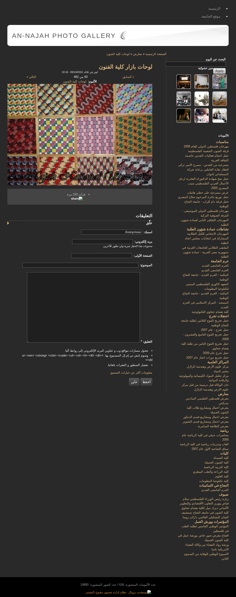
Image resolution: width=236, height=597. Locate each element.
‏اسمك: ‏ (147, 232)
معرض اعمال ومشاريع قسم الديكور (206, 417)
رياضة (224, 431)
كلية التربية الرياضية (216, 467)
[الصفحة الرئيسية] (124, 38)
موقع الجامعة (210, 16)
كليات (224, 453)
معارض (137, 54)
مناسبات (222, 142)
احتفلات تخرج (219, 316)
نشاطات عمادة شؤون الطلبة (208, 229)
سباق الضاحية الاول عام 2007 (210, 449)
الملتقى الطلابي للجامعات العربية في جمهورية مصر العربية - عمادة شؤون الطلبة (205, 252)
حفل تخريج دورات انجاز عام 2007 (207, 357)
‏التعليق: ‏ (146, 341)
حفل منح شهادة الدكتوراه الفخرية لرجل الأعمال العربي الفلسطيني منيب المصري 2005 (204, 183)
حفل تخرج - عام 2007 (215, 330)
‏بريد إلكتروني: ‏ (143, 241)
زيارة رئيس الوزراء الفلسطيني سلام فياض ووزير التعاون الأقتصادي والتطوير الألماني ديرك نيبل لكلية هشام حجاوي (204, 503)
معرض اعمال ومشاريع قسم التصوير (206, 421)
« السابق (128, 77)
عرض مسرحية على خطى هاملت (208, 192)
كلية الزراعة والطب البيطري (211, 471)
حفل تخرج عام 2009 (216, 353)
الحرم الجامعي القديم (215, 270)
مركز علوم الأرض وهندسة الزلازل (208, 366)
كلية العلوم (222, 476)
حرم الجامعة (220, 261)
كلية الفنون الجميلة (217, 462)
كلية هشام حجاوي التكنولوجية (210, 312)
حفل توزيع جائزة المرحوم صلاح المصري (203, 197)
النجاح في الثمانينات (214, 485)
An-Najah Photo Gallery (64, 35)
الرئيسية (214, 8)
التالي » (31, 77)
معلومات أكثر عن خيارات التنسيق (131, 372)
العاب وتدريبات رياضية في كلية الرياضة (204, 444)
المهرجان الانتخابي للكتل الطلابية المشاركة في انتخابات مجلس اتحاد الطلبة (207, 238)
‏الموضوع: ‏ (145, 265)
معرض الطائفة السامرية (213, 426)
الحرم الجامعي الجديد (215, 265)
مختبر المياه (221, 371)
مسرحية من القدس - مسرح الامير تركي (203, 165)
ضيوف (224, 494)
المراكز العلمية (218, 362)
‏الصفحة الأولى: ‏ (142, 255)
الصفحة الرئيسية (155, 54)
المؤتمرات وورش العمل (212, 522)
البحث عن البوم (216, 59)
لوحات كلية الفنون (118, 54)
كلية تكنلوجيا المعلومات (214, 481)
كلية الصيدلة (221, 458)
